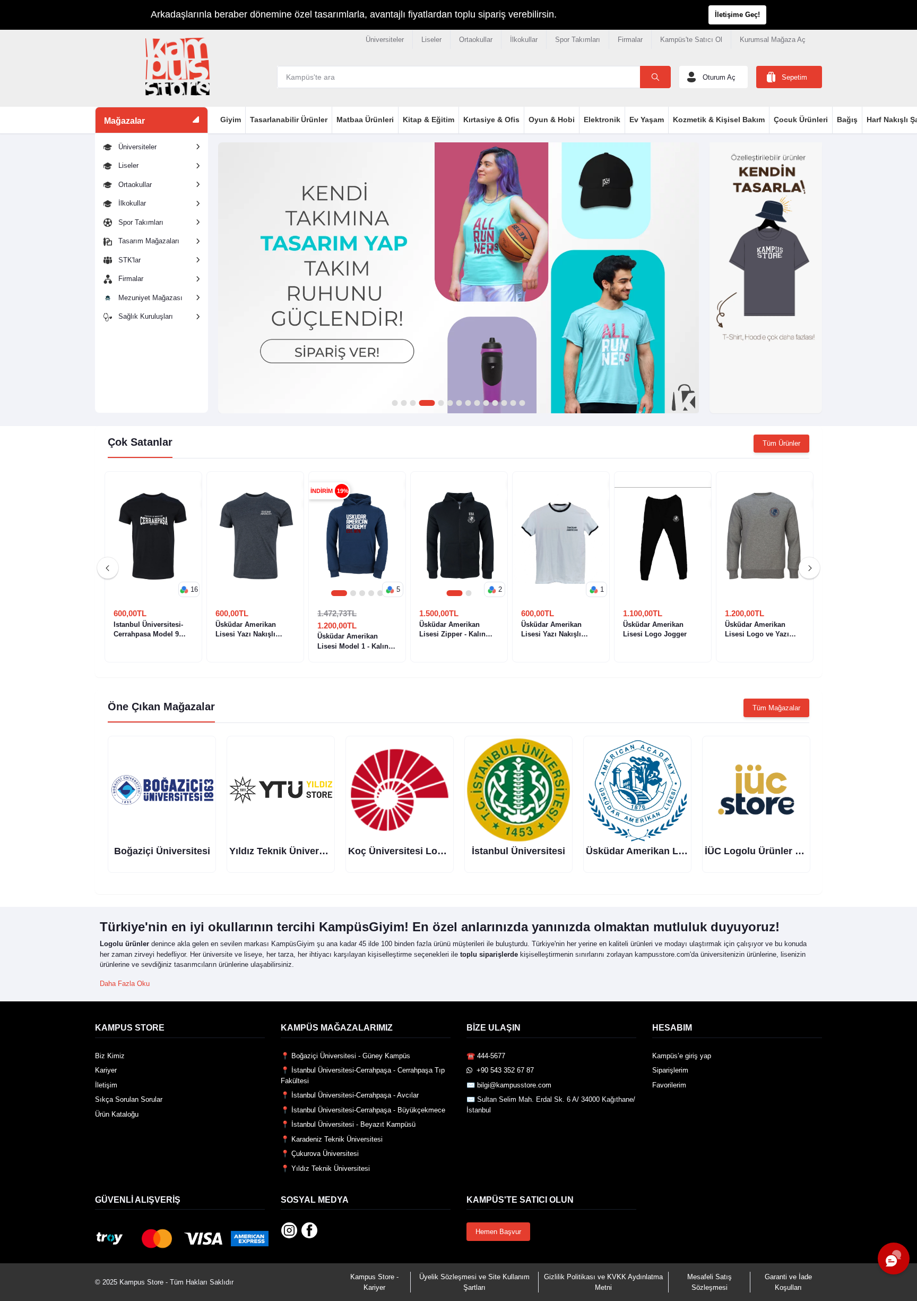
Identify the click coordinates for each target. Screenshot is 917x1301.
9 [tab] (477, 403)
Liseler (431, 40)
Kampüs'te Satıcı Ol (691, 40)
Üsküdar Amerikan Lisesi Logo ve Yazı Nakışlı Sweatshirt (757, 629)
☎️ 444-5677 (485, 1056)
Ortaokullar (475, 40)
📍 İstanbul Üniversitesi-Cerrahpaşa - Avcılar (350, 1095)
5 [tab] (441, 403)
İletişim (106, 1085)
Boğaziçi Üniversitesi (162, 851)
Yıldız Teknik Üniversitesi (286, 851)
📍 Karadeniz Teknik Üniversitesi (332, 1139)
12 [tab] (504, 403)
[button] (189, 590)
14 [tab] (522, 403)
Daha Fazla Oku (125, 984)
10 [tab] (486, 403)
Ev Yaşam (646, 119)
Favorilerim (669, 1085)
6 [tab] (450, 403)
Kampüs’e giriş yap (681, 1056)
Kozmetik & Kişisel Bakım (719, 119)
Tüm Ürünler (781, 443)
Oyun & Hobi (552, 119)
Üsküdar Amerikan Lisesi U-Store (661, 851)
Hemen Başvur (498, 1232)
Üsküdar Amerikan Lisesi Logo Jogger (655, 629)
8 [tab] (468, 403)
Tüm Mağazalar (776, 708)
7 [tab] (459, 403)
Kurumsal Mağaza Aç (773, 40)
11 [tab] (495, 403)
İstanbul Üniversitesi (518, 851)
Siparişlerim (670, 1070)
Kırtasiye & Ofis (491, 119)
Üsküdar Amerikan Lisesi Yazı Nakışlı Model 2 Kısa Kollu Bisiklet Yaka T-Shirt (248, 629)
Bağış (847, 119)
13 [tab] (513, 403)
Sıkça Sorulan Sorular (128, 1099)
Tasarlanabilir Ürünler (288, 119)
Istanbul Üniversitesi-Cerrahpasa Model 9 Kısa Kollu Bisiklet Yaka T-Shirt (153, 629)
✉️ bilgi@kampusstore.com (508, 1085)
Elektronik (602, 119)
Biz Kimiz (110, 1056)
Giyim (230, 119)
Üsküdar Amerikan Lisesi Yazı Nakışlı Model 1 (551, 629)
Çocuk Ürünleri (801, 119)
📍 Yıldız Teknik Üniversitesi (325, 1168)
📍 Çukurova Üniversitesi (320, 1154)
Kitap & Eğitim (428, 119)
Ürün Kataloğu (117, 1114)
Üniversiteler (385, 40)
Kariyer (106, 1070)
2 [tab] (403, 403)
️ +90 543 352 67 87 (503, 1070)
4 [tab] (427, 403)
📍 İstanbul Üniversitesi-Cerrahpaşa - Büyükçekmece (363, 1110)
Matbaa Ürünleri (365, 119)
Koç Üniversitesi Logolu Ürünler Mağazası (443, 851)
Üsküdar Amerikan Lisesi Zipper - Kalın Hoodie (452, 629)
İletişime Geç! (737, 15)
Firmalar (630, 40)
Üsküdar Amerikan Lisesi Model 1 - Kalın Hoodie (352, 641)
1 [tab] (394, 403)
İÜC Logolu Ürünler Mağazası (771, 851)
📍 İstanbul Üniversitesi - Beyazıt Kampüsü (348, 1124)
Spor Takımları (577, 40)
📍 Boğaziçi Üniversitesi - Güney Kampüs (345, 1056)
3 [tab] (412, 403)
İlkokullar (524, 40)
